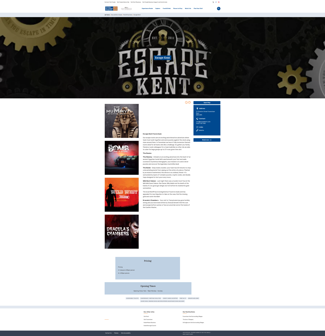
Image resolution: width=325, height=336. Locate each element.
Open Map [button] (207, 102)
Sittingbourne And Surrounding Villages (193, 322)
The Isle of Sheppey (188, 319)
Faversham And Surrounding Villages (193, 316)
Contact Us (108, 333)
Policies (116, 333)
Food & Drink (167, 8)
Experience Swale (147, 8)
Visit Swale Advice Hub (123, 2)
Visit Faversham (148, 319)
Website (201, 130)
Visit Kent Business (136, 2)
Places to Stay (177, 8)
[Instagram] (218, 2)
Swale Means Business (150, 322)
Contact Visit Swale (110, 2)
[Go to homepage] (119, 8)
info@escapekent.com (203, 121)
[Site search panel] (219, 9)
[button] (206, 140)
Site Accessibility (126, 333)
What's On (188, 8)
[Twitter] (213, 2)
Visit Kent (146, 316)
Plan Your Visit (198, 8)
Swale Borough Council (150, 325)
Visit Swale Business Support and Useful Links (154, 2)
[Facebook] (216, 2)
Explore (157, 8)
